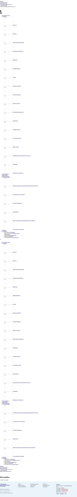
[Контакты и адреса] (0, 11)
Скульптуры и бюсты (17, 138)
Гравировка (15, 164)
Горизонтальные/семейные (18, 51)
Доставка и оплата (16, 233)
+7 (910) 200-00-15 (64, 489)
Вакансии (11, 236)
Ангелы (14, 77)
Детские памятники (17, 94)
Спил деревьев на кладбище (18, 229)
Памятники (4, 16)
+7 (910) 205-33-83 (3, 5)
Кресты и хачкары (16, 103)
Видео (9, 234)
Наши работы (4, 175)
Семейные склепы (16, 129)
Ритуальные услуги (6, 15)
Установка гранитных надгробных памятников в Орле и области (25, 185)
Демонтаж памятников (17, 203)
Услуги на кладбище (6, 177)
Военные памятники (17, 86)
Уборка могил (15, 211)
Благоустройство (5, 174)
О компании (4, 231)
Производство (13, 235)
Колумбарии (15, 120)
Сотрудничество (15, 237)
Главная (19, 484)
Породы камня (16, 146)
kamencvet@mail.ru (63, 491)
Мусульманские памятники (18, 112)
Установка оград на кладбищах (19, 194)
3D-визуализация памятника (18, 42)
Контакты (4, 230)
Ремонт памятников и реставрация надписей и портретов (24, 220)
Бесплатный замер (3, 3)
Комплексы (15, 59)
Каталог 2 (15, 33)
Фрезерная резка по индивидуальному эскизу (21, 155)
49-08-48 (1, 1)
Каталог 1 (15, 25)
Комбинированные (16, 68)
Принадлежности (5, 176)
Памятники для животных (18, 173)
